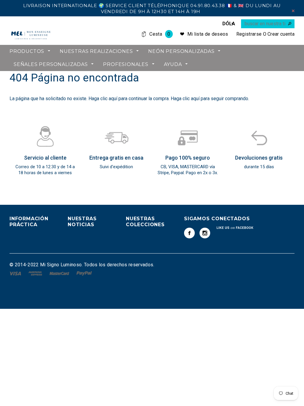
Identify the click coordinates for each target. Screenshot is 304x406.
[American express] (35, 273)
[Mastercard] (60, 273)
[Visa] (16, 273)
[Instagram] (205, 233)
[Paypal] (84, 273)
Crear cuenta (280, 34)
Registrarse (249, 34)
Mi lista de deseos (207, 34)
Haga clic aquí (186, 98)
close (293, 11)
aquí (113, 98)
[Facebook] (189, 233)
